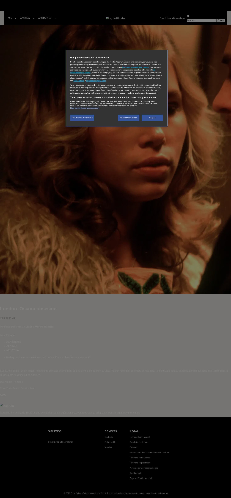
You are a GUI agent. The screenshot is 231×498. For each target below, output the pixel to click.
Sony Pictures (79, 81)
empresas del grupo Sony (96, 81)
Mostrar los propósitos (82, 118)
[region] (117, 88)
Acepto (152, 118)
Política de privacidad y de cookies (135, 67)
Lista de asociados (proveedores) (84, 108)
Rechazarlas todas (128, 118)
